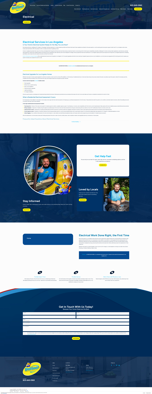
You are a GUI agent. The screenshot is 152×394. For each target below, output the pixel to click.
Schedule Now (138, 8)
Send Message (76, 338)
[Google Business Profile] (119, 365)
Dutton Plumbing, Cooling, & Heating (30, 56)
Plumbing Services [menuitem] (85, 9)
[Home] (19, 7)
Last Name (78, 312)
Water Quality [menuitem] (130, 9)
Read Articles (26, 209)
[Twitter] (114, 365)
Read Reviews (83, 199)
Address (24, 319)
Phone (24, 316)
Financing (54, 370)
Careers (52, 5)
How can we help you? (26, 326)
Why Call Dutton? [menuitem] (77, 9)
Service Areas (32, 5)
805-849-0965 (136, 5)
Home (54, 365)
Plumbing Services (56, 373)
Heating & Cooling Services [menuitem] (104, 9)
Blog (64, 5)
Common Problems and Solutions (43, 5)
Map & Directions (69, 371)
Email (77, 316)
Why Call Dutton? (56, 368)
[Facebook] (111, 365)
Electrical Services (56, 375)
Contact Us (77, 5)
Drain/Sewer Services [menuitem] (115, 9)
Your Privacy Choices (23, 390)
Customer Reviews (58, 5)
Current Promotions (70, 5)
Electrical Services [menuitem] (94, 9)
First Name (24, 312)
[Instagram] (116, 365)
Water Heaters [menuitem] (123, 9)
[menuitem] (11, 391)
